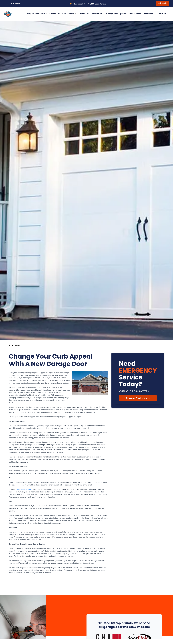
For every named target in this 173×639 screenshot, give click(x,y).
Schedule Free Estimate (138, 398)
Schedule (162, 3)
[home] (8, 13)
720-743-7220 (14, 3)
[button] (36, 13)
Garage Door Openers (116, 13)
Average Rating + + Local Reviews (89, 4)
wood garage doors (24, 489)
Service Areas (135, 13)
